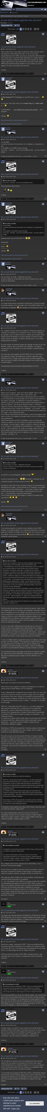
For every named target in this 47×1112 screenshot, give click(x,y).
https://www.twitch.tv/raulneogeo (10, 124)
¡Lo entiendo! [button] (35, 1103)
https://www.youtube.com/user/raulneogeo (13, 120)
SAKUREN (9, 289)
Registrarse (15, 12)
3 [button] (25, 29)
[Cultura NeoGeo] (23, 4)
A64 (9, 903)
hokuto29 (10, 22)
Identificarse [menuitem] (42, 10)
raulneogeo (9, 78)
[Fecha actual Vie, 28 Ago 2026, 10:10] (45, 16)
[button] (17, 29)
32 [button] (35, 29)
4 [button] (28, 29)
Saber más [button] (15, 1109)
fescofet (8, 128)
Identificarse (5, 12)
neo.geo (10, 670)
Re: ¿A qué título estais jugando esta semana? (19, 92)
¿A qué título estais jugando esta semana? (21, 20)
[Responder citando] (43, 34)
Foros (14, 10)
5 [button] (30, 29)
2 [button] (23, 29)
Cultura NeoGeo (6, 9)
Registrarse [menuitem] (46, 10)
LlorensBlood (10, 33)
